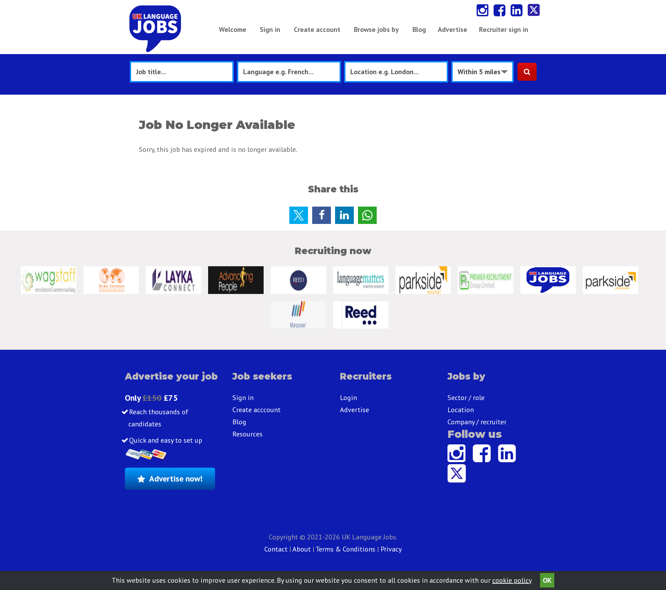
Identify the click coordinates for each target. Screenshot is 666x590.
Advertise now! (176, 478)
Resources (247, 434)
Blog (419, 29)
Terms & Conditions (345, 549)
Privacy (391, 549)
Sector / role (466, 397)
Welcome (232, 29)
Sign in (270, 29)
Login (348, 397)
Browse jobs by (376, 29)
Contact (276, 549)
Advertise (452, 29)
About (301, 549)
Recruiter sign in (503, 29)
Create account (317, 29)
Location (460, 409)
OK (547, 580)
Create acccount (256, 409)
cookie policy (511, 580)
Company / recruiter (476, 421)
